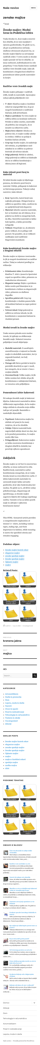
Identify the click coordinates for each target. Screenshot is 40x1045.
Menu (33, 8)
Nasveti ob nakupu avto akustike (19, 877)
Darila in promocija (13, 697)
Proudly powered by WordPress (23, 1041)
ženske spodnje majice (14, 559)
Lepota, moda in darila (14, 703)
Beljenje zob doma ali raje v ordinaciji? (21, 985)
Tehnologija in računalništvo (17, 715)
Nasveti (8, 706)
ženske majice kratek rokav (16, 550)
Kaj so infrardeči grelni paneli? (19, 939)
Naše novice (11, 7)
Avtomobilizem (11, 694)
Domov (6, 1003)
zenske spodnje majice (14, 556)
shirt (7, 768)
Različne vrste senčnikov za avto (19, 864)
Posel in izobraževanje (14, 712)
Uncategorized (28, 626)
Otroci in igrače (11, 709)
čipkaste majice (11, 562)
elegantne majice (12, 553)
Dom (7, 700)
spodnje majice (11, 762)
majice (8, 565)
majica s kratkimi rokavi (15, 759)
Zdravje (8, 724)
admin (8, 626)
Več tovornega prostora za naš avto (20, 950)
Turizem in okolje (12, 718)
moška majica (11, 765)
